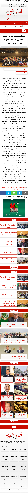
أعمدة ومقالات (5, 456)
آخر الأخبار (14, 272)
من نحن (23, 483)
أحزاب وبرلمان (19, 463)
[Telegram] (19, 193)
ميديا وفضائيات (23, 456)
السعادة (23, 479)
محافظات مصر (8, 23)
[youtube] (19, 4)
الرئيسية (23, 446)
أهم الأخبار (14, 311)
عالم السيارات (14, 476)
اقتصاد (4, 449)
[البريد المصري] (14, 208)
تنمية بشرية (5, 459)
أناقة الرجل (14, 466)
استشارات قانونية (5, 476)
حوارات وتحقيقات (5, 453)
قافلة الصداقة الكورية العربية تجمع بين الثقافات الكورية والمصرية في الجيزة (14, 188)
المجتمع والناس (5, 473)
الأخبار (22, 23)
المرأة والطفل (23, 466)
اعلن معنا (14, 483)
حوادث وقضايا (23, 453)
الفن (14, 453)
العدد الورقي (14, 267)
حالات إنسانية (5, 469)
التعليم (14, 459)
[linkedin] (16, 4)
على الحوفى (20, 73)
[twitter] (21, 4)
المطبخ (23, 469)
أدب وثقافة (23, 459)
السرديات (14, 473)
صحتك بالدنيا (5, 466)
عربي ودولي (17, 23)
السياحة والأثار (23, 476)
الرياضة (14, 449)
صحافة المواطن (23, 473)
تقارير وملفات (14, 456)
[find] (9, 4)
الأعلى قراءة (14, 363)
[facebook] (23, 4)
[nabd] (14, 4)
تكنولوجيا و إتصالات (9, 463)
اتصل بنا (23, 486)
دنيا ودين (14, 469)
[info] (7, 4)
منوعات (14, 479)
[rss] (11, 4)
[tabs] (4, 4)
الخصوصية (4, 483)
